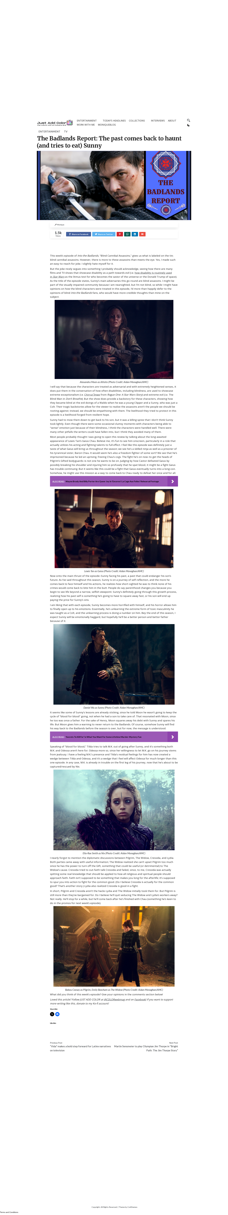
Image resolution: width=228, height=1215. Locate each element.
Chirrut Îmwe (92, 394)
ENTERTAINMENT (87, 120)
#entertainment (59, 1034)
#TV (100, 1034)
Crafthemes (132, 1207)
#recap (94, 1034)
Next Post (173, 1043)
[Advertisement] (114, 18)
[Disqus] (114, 1094)
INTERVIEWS (158, 120)
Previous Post (56, 1043)
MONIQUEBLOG (107, 124)
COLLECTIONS (137, 120)
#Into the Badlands (79, 1034)
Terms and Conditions (9, 1212)
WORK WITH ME (86, 124)
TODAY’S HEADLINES (114, 120)
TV (65, 131)
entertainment (49, 131)
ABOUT (172, 120)
